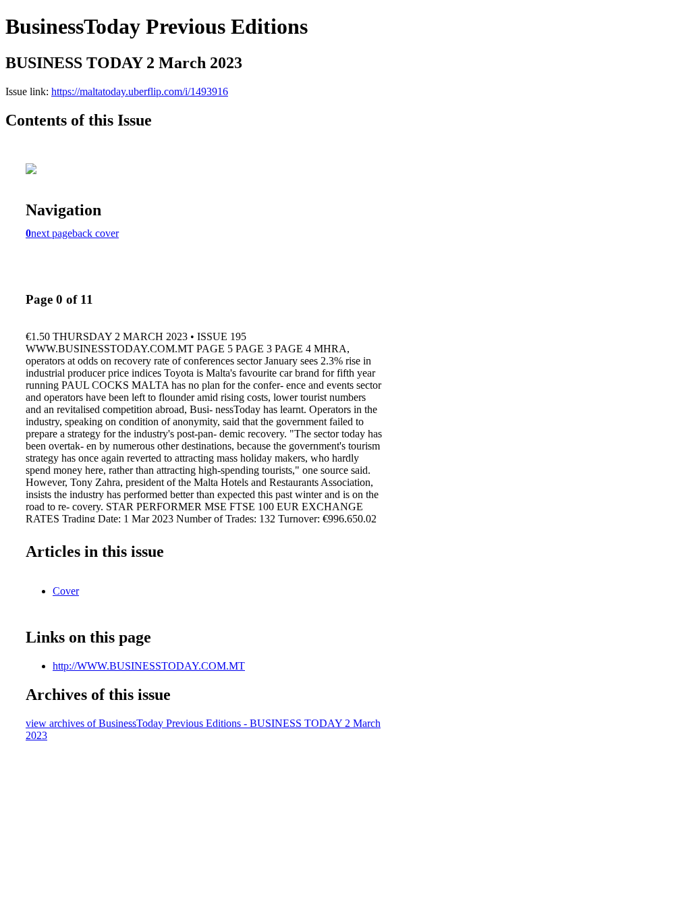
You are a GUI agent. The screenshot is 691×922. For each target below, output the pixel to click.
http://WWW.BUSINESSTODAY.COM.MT (149, 666)
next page (51, 233)
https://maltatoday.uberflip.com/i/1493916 (139, 91)
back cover (95, 233)
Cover (66, 591)
